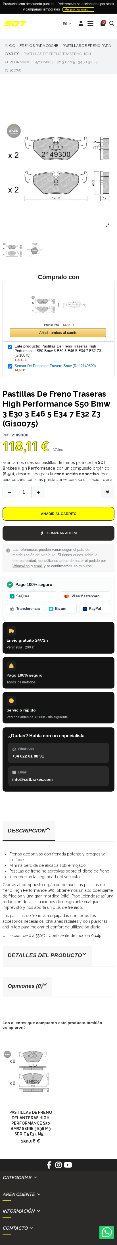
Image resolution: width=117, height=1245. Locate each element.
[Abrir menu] (90, 24)
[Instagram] (58, 1167)
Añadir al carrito (58, 514)
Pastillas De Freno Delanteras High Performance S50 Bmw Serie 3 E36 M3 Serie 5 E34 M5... (30, 1123)
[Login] (81, 24)
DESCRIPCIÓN (27, 831)
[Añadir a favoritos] (107, 492)
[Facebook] (49, 1167)
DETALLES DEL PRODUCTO (45, 955)
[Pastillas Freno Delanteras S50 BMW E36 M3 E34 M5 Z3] (30, 1071)
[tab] (58, 831)
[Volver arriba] (38, 492)
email (38, 566)
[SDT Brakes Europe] (15, 24)
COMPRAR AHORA (62, 533)
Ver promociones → (78, 9)
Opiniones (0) (25, 986)
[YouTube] (68, 1167)
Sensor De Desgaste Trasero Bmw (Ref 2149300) (55, 366)
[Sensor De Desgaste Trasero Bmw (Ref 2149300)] (74, 291)
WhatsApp (21, 566)
